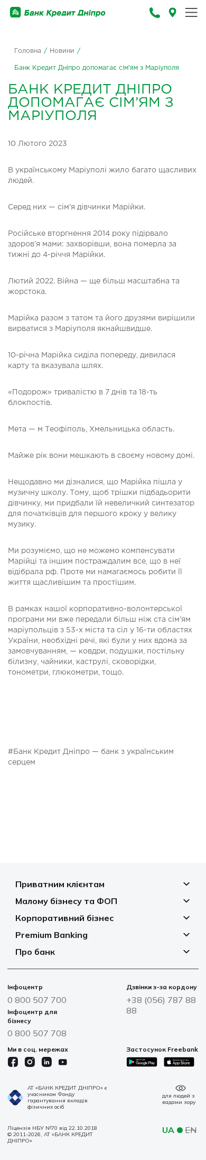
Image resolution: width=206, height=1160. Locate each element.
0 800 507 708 (37, 1033)
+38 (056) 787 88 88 (161, 1005)
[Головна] (57, 12)
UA (168, 1130)
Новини (62, 51)
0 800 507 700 (37, 1000)
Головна (27, 51)
